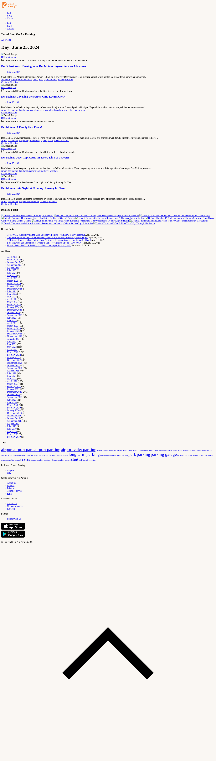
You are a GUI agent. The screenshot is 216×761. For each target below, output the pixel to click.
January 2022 (13, 357)
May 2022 (12, 347)
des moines (22, 79)
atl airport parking (110, 450)
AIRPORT (6, 40)
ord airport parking (114, 455)
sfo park (68, 460)
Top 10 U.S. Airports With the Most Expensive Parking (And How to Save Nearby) (46, 235)
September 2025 (14, 265)
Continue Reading (9, 82)
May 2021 (12, 378)
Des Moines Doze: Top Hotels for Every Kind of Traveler (35, 157)
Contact (10, 18)
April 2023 (12, 323)
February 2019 (14, 437)
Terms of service (14, 491)
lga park (65, 455)
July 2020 (11, 399)
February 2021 (14, 386)
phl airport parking (191, 455)
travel (50, 140)
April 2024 (12, 299)
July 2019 (11, 426)
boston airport (133, 450)
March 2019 (12, 434)
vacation (69, 79)
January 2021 (13, 389)
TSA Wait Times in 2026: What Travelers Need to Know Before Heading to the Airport (47, 237)
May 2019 (12, 431)
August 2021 (13, 370)
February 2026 (14, 259)
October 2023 (13, 312)
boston (125, 450)
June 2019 (12, 429)
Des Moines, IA (8, 57)
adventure (5, 79)
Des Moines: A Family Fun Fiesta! (21, 127)
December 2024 (14, 288)
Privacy (10, 488)
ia (37, 79)
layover (47, 79)
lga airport (44, 455)
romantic (52, 201)
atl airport (100, 450)
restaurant (34, 201)
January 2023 (13, 331)
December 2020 (14, 392)
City (9, 473)
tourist (54, 79)
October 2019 (13, 418)
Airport (10, 470)
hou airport (8, 455)
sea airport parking (37, 460)
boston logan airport (170, 450)
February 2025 (14, 283)
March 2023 (12, 325)
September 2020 (14, 397)
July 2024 (11, 291)
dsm (30, 79)
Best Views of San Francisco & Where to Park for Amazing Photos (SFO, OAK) (44, 242)
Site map (11, 485)
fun (34, 79)
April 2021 (12, 381)
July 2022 (11, 341)
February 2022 (14, 355)
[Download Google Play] (13, 537)
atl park (119, 450)
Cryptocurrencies (15, 506)
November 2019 (14, 415)
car (187, 450)
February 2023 (14, 328)
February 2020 (14, 407)
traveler (61, 79)
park (132, 454)
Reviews (11, 508)
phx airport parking (8, 460)
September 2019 (14, 421)
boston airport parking (145, 450)
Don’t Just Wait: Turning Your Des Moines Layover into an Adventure (43, 66)
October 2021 (13, 365)
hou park (30, 455)
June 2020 (12, 402)
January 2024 (13, 307)
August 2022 (13, 339)
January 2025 (13, 286)
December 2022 (14, 333)
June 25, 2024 (13, 72)
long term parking (84, 454)
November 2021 (14, 362)
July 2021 (11, 373)
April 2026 (12, 257)
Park (9, 13)
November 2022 (14, 336)
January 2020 (13, 410)
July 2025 (11, 270)
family (26, 140)
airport (14, 79)
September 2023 (14, 315)
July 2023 (11, 318)
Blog (9, 15)
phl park (201, 455)
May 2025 (12, 275)
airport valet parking (78, 449)
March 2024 (12, 302)
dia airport (192, 450)
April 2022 (12, 349)
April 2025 (12, 278)
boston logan (158, 450)
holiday (38, 110)
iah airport (37, 455)
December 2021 (14, 360)
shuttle (77, 459)
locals (53, 110)
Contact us (12, 503)
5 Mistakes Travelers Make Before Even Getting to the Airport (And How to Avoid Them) (49, 240)
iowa (41, 79)
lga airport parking (55, 455)
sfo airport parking (58, 460)
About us (11, 483)
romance (44, 201)
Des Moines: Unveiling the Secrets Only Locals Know (33, 96)
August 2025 (13, 267)
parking (59, 110)
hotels (26, 171)
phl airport (181, 455)
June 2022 (12, 344)
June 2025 (12, 273)
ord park (125, 455)
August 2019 (13, 423)
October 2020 (13, 394)
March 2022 (12, 352)
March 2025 (12, 281)
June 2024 (12, 294)
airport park (23, 449)
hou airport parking (19, 455)
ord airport (104, 455)
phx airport (209, 455)
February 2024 (14, 304)
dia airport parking (203, 450)
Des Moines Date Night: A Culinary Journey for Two (33, 188)
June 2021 (12, 376)
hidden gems (29, 110)
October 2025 (13, 262)
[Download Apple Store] (13, 529)
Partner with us (14, 518)
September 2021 (14, 368)
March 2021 (12, 384)
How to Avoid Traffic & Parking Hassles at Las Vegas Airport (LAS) (39, 245)
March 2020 (12, 405)
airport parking (47, 449)
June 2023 (12, 320)
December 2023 (14, 310)
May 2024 (12, 296)
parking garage (164, 454)
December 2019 (14, 413)
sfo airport (47, 460)
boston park (182, 450)
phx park (18, 460)
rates (26, 459)
